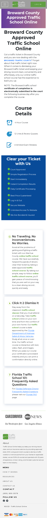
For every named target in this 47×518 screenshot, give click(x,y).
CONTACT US (9, 486)
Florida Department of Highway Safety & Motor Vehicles (23, 333)
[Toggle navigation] (4, 4)
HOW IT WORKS (10, 472)
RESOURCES (8, 476)
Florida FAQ (31, 394)
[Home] (18, 4)
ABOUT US (8, 481)
